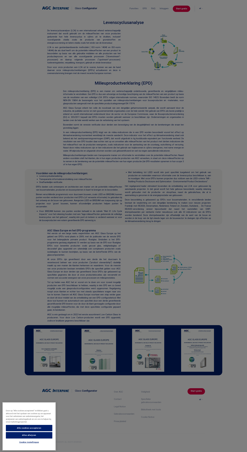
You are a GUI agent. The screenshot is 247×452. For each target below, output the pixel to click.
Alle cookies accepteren (29, 428)
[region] (29, 426)
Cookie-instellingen (29, 442)
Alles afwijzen (29, 435)
